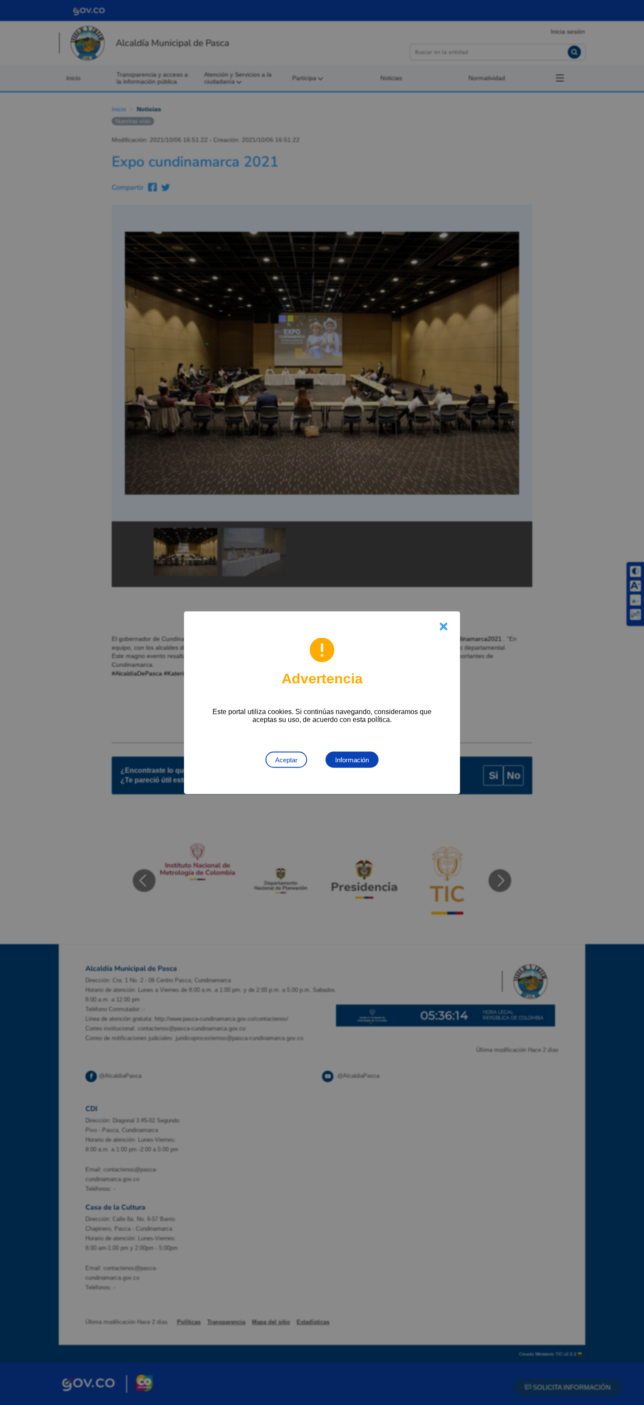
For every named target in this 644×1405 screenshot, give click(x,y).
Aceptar (286, 759)
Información (352, 759)
